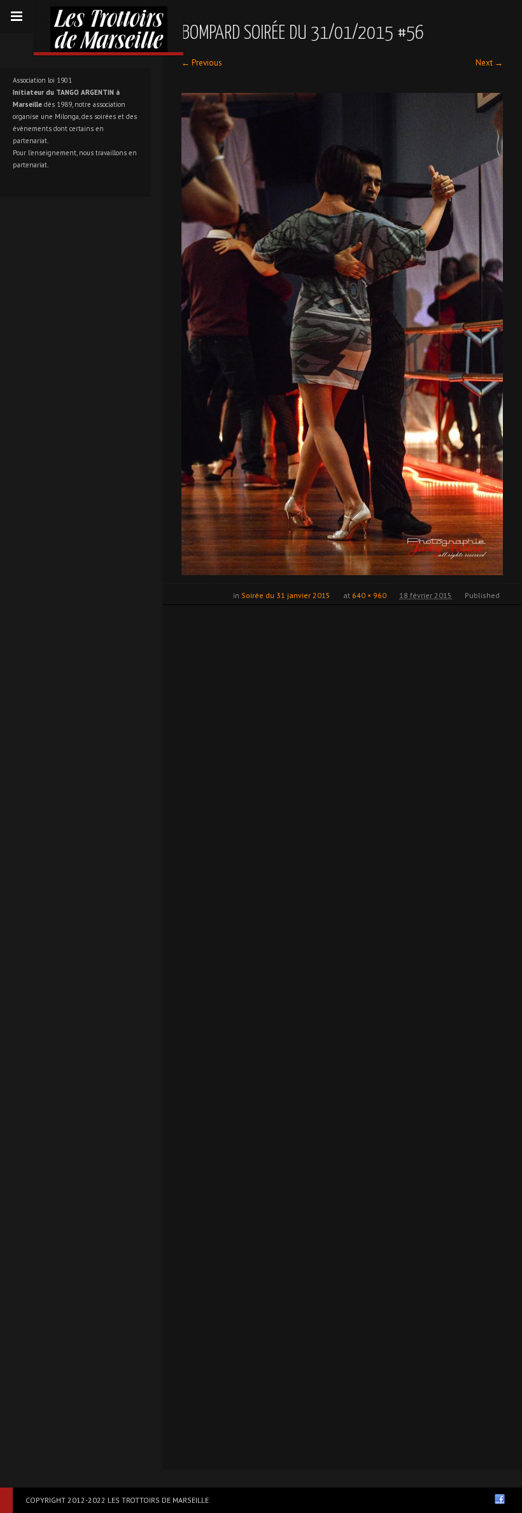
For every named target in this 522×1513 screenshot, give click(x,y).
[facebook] (500, 1499)
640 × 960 (369, 595)
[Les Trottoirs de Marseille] (108, 26)
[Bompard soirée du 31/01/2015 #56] (342, 334)
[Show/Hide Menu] (16, 16)
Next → (489, 62)
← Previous (201, 62)
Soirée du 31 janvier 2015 (285, 595)
